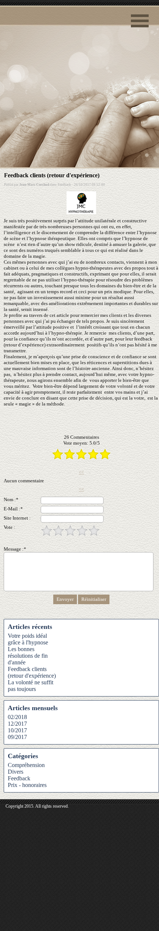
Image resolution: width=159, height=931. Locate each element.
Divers (15, 772)
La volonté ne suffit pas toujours (30, 685)
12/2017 (17, 724)
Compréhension (26, 765)
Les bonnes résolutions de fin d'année (28, 655)
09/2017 (17, 737)
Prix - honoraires (27, 785)
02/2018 (17, 717)
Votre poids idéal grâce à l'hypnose (28, 639)
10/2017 (17, 730)
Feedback (19, 778)
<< (81, 472)
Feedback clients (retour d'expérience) (32, 672)
